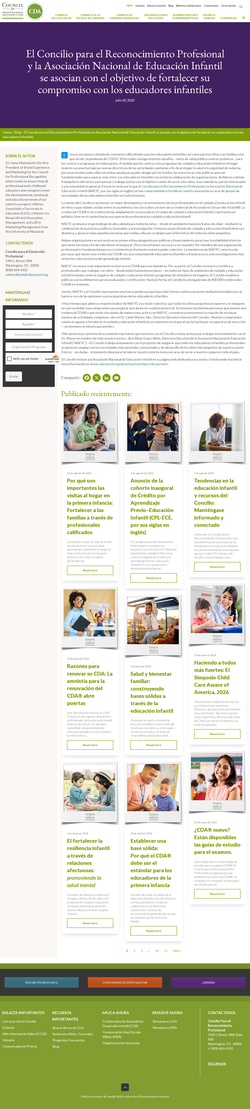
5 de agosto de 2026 (141, 473)
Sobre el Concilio (156, 5)
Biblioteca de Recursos (188, 5)
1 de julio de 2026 (204, 473)
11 (165, 950)
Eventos (8, 1027)
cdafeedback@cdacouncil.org (26, 274)
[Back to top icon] (125, 1087)
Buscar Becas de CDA (68, 1028)
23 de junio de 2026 (205, 655)
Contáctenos (211, 5)
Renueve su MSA (165, 1027)
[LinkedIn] (105, 377)
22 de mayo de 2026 (205, 822)
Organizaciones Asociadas (121, 1043)
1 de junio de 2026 (140, 666)
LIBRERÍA (208, 982)
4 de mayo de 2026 (77, 833)
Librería (140, 5)
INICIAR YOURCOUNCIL (41, 982)
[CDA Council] (23, 11)
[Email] (115, 377)
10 (157, 950)
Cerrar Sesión (228, 5)
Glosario (8, 1040)
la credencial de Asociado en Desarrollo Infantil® (205, 207)
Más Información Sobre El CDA (25, 1034)
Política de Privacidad (91, 1096)
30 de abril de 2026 (141, 833)
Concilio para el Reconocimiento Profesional (172, 186)
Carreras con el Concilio (19, 1021)
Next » (177, 950)
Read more (90, 570)
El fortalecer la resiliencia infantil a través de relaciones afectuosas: (88, 863)
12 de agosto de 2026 (79, 473)
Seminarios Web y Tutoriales (73, 1034)
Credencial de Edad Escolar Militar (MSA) (121, 1034)
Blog (170, 5)
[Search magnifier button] (242, 7)
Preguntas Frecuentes (69, 1040)
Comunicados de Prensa (20, 1046)
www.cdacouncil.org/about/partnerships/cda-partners (129, 364)
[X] (96, 377)
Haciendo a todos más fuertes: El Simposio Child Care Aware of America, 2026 (215, 677)
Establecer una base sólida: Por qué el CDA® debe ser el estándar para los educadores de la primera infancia (151, 863)
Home (7, 132)
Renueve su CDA (165, 1021)
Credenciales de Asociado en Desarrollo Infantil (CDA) (122, 1023)
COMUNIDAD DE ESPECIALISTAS (124, 982)
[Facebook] (86, 377)
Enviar (13, 376)
